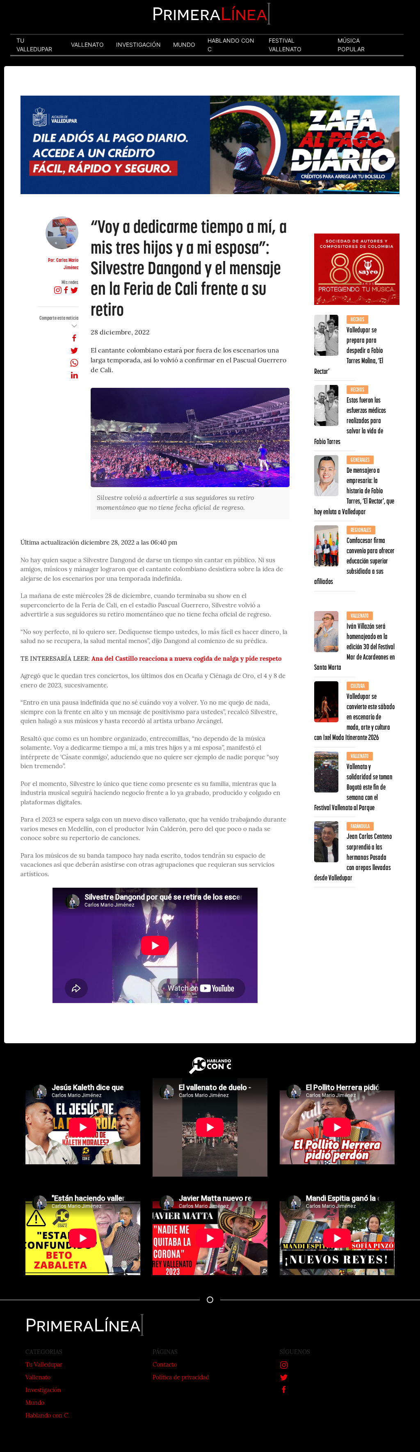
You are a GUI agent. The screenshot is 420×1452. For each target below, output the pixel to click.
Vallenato (37, 1378)
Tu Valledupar (43, 1365)
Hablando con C (46, 1416)
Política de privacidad (181, 1378)
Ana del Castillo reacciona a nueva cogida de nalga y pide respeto (186, 659)
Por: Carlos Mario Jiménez (63, 263)
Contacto (165, 1365)
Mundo (34, 1403)
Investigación (43, 1391)
